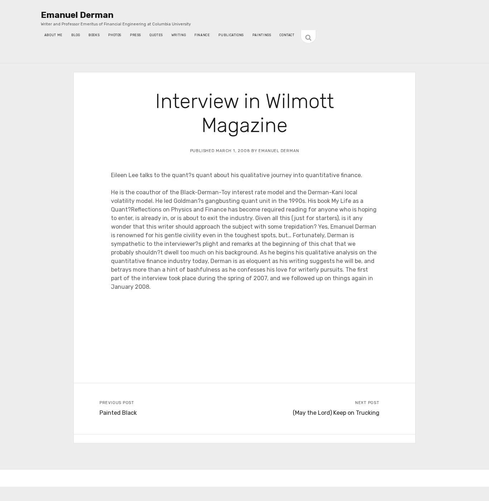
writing (178, 35)
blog (75, 35)
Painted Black (118, 412)
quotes (156, 35)
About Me (53, 35)
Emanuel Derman (77, 15)
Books (94, 35)
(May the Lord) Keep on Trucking (336, 412)
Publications (230, 35)
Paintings (261, 35)
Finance (202, 35)
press (135, 35)
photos (114, 35)
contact (287, 35)
